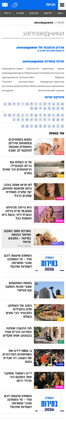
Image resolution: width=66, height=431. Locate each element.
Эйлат (33, 86)
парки (60, 68)
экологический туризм (51, 90)
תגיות (50, 5)
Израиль (30, 72)
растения (7, 86)
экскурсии (8, 90)
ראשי (60, 13)
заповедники (43, 22)
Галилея (7, 81)
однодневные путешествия (18, 77)
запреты (18, 86)
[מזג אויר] (15, 5)
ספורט (20, 13)
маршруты (18, 72)
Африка (59, 77)
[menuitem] (47, 14)
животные (48, 68)
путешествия (26, 81)
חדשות (48, 13)
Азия (26, 86)
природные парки (12, 68)
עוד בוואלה (56, 133)
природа (7, 72)
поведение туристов (52, 81)
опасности (32, 68)
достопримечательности (49, 72)
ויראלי (7, 13)
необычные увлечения (50, 86)
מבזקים (33, 13)
